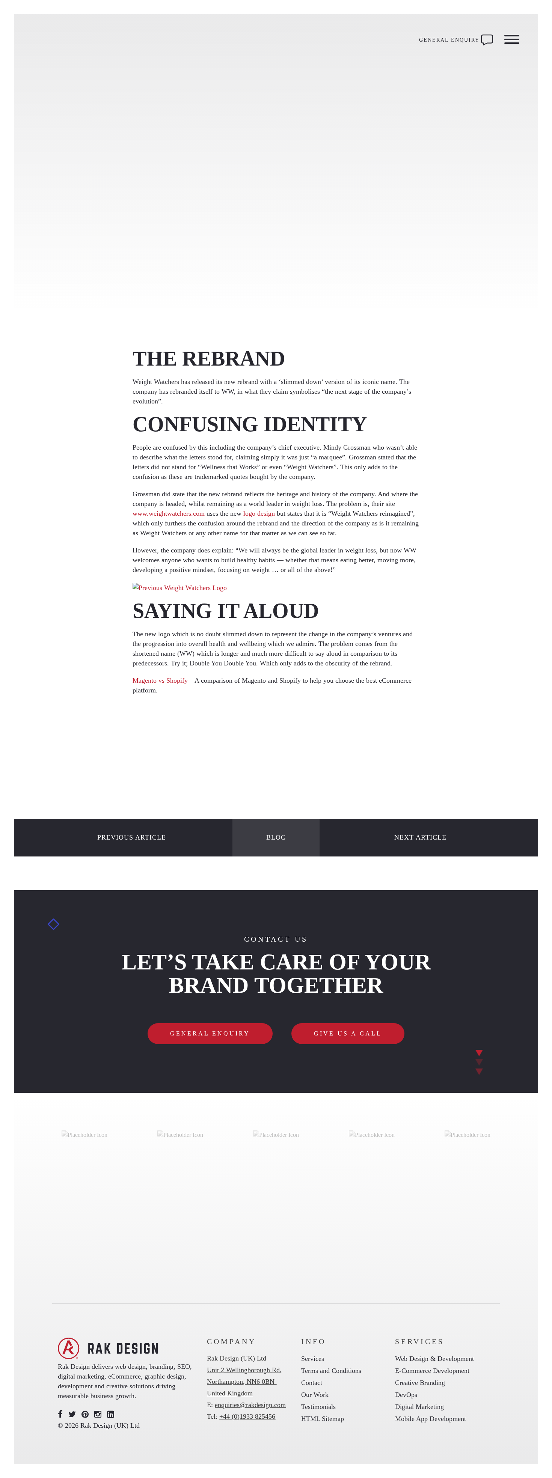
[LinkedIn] (110, 1414)
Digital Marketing (419, 1406)
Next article (420, 837)
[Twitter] (72, 1414)
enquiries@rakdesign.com (250, 1405)
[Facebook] (60, 1414)
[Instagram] (97, 1414)
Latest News (85, 230)
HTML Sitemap (322, 1418)
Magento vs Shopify (160, 680)
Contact (311, 1382)
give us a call (348, 1033)
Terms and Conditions (331, 1370)
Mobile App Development (430, 1418)
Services (312, 1358)
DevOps (406, 1394)
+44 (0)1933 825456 (247, 1416)
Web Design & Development (434, 1358)
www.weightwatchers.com (169, 513)
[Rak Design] (78, 40)
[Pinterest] (85, 1414)
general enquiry (210, 1033)
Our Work (315, 1394)
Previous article (131, 837)
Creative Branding (420, 1382)
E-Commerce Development (432, 1370)
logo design (259, 513)
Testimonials (318, 1406)
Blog (276, 837)
